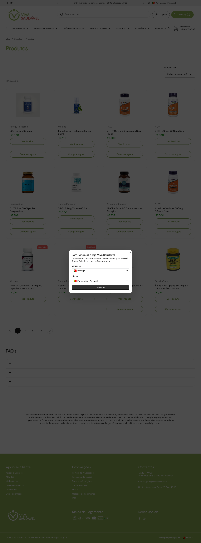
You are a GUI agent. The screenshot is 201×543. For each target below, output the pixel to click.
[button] (100, 270)
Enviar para (76, 266)
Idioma (75, 276)
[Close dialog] (130, 252)
